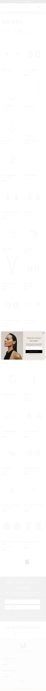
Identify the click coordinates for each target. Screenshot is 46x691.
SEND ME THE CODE (34, 351)
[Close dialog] (43, 333)
